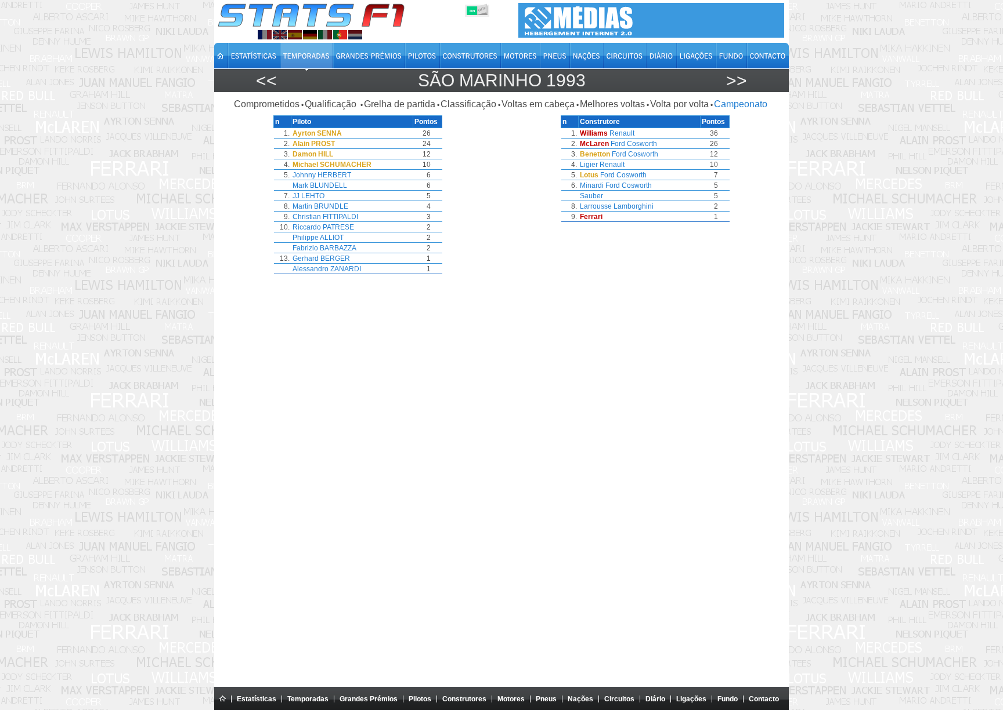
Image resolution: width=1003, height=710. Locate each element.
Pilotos (420, 699)
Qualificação (332, 104)
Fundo (727, 699)
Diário (655, 699)
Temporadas (308, 699)
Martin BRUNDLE (320, 206)
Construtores (464, 699)
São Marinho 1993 (502, 80)
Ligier (589, 165)
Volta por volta (679, 104)
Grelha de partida (399, 104)
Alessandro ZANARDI (327, 269)
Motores (511, 699)
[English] (280, 34)
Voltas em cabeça (538, 104)
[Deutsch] (310, 34)
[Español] (295, 34)
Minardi (592, 185)
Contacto (764, 699)
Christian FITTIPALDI (325, 217)
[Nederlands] (355, 34)
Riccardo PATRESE (323, 227)
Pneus (546, 699)
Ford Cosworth (634, 144)
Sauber (591, 196)
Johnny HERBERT (322, 175)
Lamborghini (634, 206)
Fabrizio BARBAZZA (324, 248)
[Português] (340, 34)
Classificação (468, 104)
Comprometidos (267, 104)
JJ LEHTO (308, 196)
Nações (580, 699)
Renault (621, 133)
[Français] (265, 34)
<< (266, 80)
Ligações (691, 699)
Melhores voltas (612, 104)
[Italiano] (325, 34)
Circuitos (619, 699)
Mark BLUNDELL (320, 185)
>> (736, 80)
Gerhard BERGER (321, 258)
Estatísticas (256, 699)
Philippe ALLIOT (318, 238)
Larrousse (596, 206)
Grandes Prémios (369, 699)
